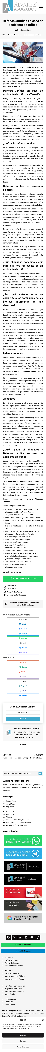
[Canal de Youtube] (23, 892)
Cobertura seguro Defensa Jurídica (18, 537)
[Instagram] (20, 937)
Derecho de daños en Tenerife (16, 542)
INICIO (4, 35)
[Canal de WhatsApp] (23, 840)
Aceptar (23, 1035)
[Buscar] (40, 773)
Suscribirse (23, 719)
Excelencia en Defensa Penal (16, 548)
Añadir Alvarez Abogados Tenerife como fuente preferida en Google (24, 604)
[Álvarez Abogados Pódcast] (23, 866)
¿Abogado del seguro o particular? (18, 559)
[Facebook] (8, 937)
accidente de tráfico (34, 205)
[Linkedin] (26, 937)
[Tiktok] (37, 937)
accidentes (7, 318)
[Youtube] (32, 937)
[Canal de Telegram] (23, 853)
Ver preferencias (23, 1047)
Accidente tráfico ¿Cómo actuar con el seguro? (22, 556)
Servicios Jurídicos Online (15, 545)
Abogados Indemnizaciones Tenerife (19, 515)
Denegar (23, 1041)
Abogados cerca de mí (13, 567)
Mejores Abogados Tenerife (15, 564)
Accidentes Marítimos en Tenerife (17, 562)
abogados (7, 408)
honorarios (7, 389)
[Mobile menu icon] (41, 6)
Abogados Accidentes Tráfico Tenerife (19, 512)
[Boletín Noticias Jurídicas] (23, 905)
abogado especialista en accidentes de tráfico (20, 159)
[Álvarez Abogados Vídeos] (23, 879)
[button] (43, 1020)
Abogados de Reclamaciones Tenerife (19, 534)
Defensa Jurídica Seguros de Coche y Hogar (22, 509)
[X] (14, 937)
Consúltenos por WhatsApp (25, 578)
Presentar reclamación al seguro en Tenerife (21, 553)
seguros (6, 464)
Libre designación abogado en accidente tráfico (23, 518)
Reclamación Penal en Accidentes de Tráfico (22, 531)
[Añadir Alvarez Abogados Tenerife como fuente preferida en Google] (23, 918)
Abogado (16, 119)
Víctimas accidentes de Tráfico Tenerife (20, 551)
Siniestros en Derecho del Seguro (17, 540)
